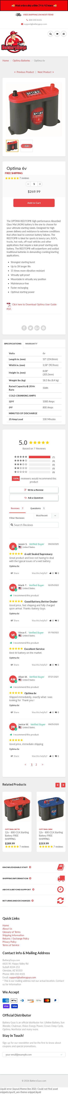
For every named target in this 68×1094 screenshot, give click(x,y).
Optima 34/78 (12, 829)
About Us (7, 928)
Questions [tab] (35, 508)
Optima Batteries (21, 60)
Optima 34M (45, 829)
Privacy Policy (9, 941)
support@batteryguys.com (35, 24)
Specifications (12, 343)
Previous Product (25, 72)
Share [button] (16, 573)
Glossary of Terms (11, 932)
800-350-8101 (35, 20)
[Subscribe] (61, 1054)
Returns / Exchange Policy (15, 938)
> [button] (42, 764)
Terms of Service (10, 945)
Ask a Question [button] (35, 497)
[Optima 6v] (34, 109)
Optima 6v (14, 566)
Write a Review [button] (35, 489)
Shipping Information (13, 935)
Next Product (45, 72)
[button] (51, 573)
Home (5, 60)
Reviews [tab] (15, 508)
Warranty (31, 343)
